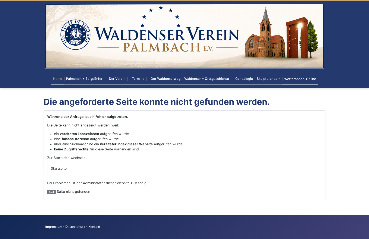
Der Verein (117, 79)
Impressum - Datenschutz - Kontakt (72, 227)
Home (57, 79)
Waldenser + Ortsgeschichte (206, 79)
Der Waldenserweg (165, 79)
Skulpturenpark (268, 79)
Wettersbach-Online (300, 79)
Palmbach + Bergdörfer (84, 79)
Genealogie (244, 79)
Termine (138, 79)
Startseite (59, 168)
